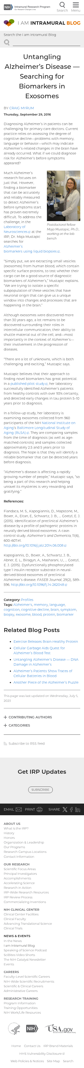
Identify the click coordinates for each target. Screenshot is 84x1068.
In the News (13, 941)
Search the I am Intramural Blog (30, 35)
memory (41, 605)
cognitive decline (35, 610)
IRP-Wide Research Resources (26, 892)
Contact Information (19, 856)
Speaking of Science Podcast (25, 950)
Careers (11, 972)
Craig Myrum (21, 108)
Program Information (20, 1003)
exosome (23, 614)
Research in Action (18, 887)
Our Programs (14, 847)
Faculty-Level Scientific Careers (27, 976)
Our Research (17, 864)
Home (16, 1046)
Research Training (21, 998)
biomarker (65, 614)
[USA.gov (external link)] (60, 1028)
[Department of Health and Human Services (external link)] (14, 1028)
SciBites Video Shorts (19, 955)
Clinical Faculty (15, 919)
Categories (19, 725)
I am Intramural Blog (19, 945)
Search (68, 1061)
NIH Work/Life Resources (22, 1012)
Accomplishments (17, 878)
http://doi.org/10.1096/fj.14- (39, 585)
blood (37, 614)
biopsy (9, 614)
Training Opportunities (21, 1008)
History (9, 833)
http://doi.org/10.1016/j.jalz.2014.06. (35, 545)
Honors (9, 838)
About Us (12, 824)
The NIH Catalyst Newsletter (25, 959)
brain (55, 610)
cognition (12, 610)
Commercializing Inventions (25, 902)
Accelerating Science (19, 883)
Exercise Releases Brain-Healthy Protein (46, 641)
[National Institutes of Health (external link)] (32, 1028)
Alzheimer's (22, 605)
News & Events (17, 936)
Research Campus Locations (25, 852)
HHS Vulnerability (42, 1053)
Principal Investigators (20, 873)
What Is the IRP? (16, 828)
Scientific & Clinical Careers (23, 986)
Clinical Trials (13, 928)
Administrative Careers (21, 991)
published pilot (29, 384)
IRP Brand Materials (58, 1046)
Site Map (53, 1061)
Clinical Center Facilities (21, 914)
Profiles (27, 600)
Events (9, 964)
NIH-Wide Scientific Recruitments (29, 981)
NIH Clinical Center (21, 909)
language (57, 605)
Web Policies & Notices (27, 1061)
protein (49, 614)
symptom (68, 610)
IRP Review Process (18, 897)
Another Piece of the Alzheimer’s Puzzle (46, 682)
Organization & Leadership (24, 842)
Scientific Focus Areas (20, 869)
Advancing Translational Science (28, 923)
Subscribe (40, 789)
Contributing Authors (30, 717)
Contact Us (32, 1046)
